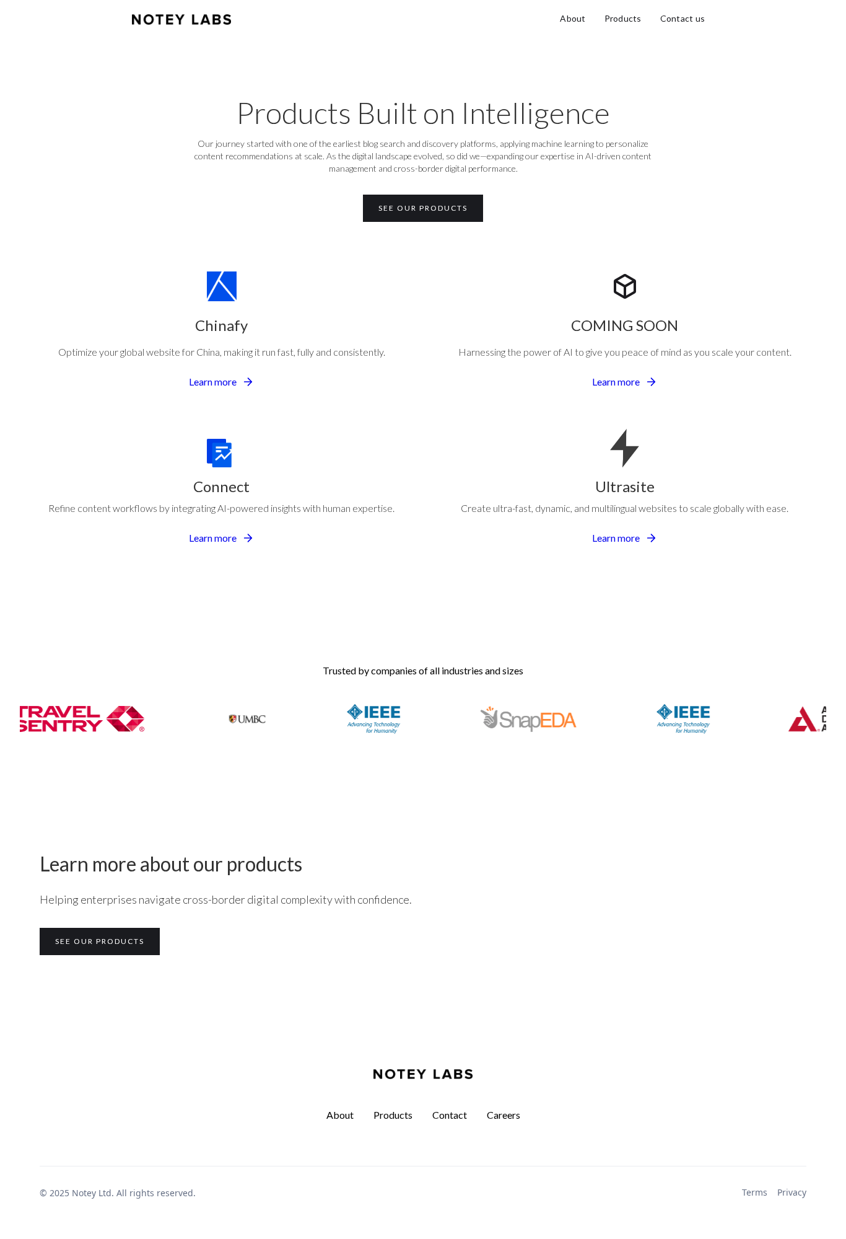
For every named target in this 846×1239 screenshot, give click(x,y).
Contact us (682, 18)
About (572, 18)
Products (623, 18)
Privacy (791, 1192)
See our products (423, 208)
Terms (754, 1192)
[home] (181, 18)
